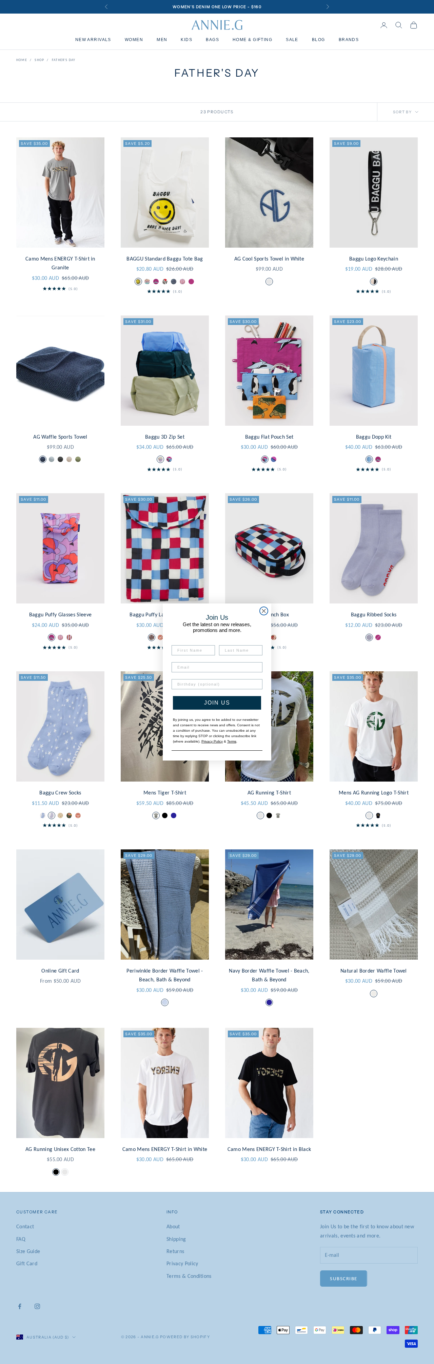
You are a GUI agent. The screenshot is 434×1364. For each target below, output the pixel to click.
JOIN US (217, 703)
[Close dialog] (264, 611)
